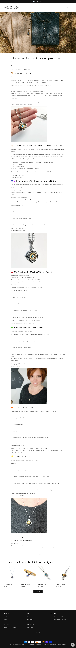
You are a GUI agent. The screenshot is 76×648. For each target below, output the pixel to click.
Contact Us (6, 624)
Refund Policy (30, 627)
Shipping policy (53, 644)
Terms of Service (31, 622)
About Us (6, 622)
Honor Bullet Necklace (25, 584)
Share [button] (14, 65)
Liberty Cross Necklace (60, 584)
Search (5, 617)
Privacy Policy (30, 619)
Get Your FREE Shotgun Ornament (58, 619)
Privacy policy (38, 644)
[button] (35, 5)
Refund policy (31, 644)
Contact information (62, 644)
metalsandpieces (16, 644)
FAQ (28, 617)
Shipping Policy (30, 624)
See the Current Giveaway (56, 622)
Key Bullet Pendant (42, 584)
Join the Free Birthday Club (56, 617)
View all (38, 591)
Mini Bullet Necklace (8, 584)
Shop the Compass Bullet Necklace (22, 540)
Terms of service (46, 644)
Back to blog (39, 554)
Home (5, 619)
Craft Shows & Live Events (10, 627)
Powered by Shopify (24, 644)
